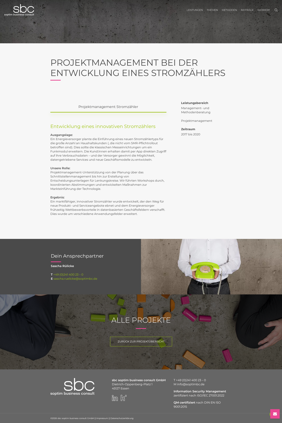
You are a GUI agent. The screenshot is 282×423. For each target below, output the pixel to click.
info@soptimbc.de (190, 384)
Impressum (102, 418)
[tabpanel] (108, 171)
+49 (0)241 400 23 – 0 (68, 274)
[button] (141, 341)
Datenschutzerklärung (122, 418)
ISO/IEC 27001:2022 (210, 395)
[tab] (108, 107)
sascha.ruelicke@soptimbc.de (75, 278)
